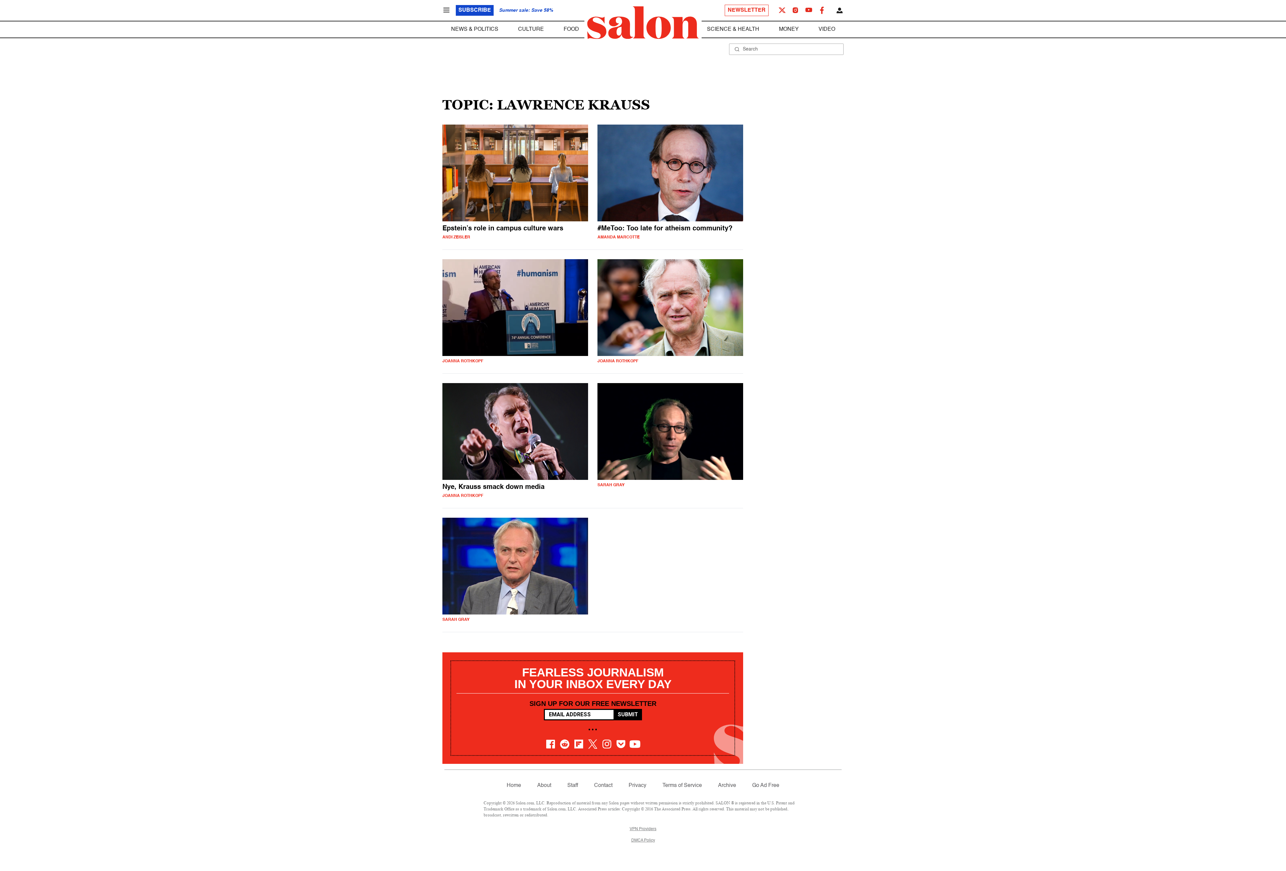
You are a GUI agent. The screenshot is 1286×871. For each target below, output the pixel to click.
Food (571, 29)
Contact (603, 785)
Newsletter (747, 10)
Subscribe (474, 10)
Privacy (637, 785)
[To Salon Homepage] (643, 23)
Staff (572, 785)
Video (826, 29)
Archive (727, 785)
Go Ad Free (765, 785)
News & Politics (474, 29)
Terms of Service (682, 785)
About (544, 785)
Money (789, 29)
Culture (531, 29)
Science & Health (733, 29)
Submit (628, 714)
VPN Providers (643, 829)
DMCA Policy (643, 841)
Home (514, 785)
